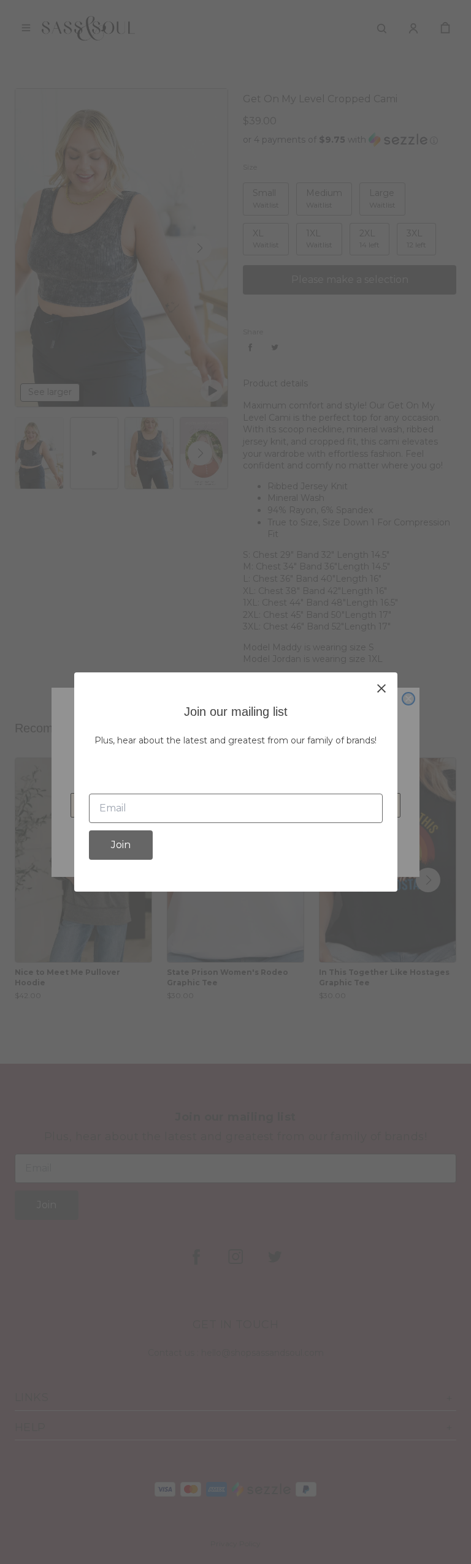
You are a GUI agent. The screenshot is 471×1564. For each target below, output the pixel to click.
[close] (381, 688)
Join (121, 845)
